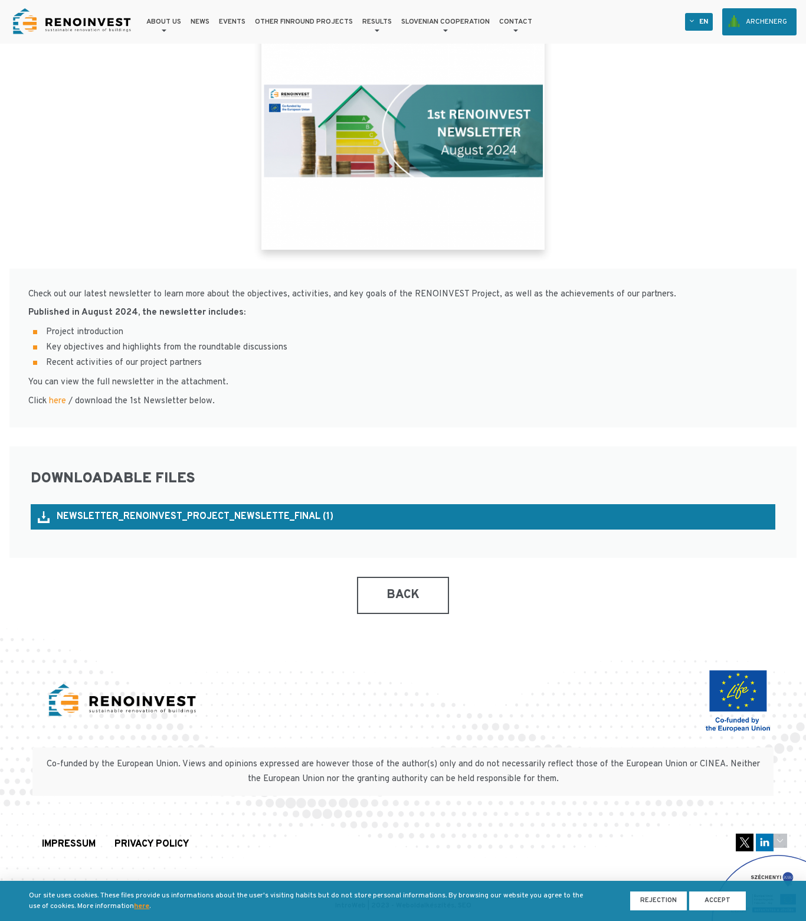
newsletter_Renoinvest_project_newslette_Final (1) (195, 516)
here (57, 401)
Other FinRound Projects (304, 22)
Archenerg (766, 22)
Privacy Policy (151, 844)
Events (232, 22)
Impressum (69, 844)
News (200, 22)
